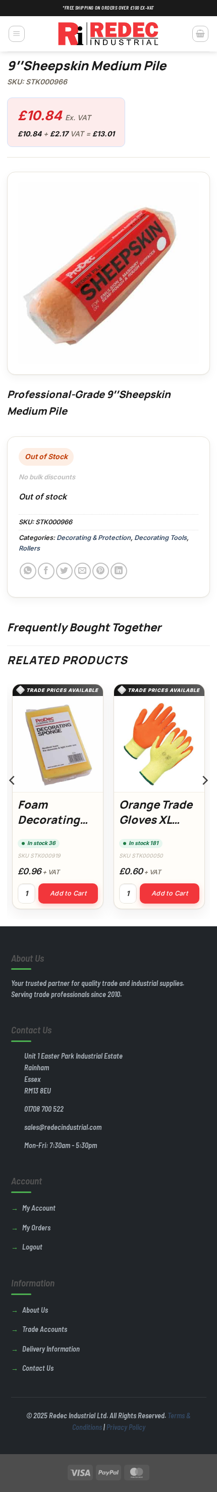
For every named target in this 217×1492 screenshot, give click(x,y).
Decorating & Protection (94, 537)
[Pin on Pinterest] (100, 571)
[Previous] (13, 800)
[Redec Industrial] (108, 33)
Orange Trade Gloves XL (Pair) (155, 819)
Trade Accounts (44, 1329)
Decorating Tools (160, 537)
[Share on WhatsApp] (28, 571)
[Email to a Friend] (82, 571)
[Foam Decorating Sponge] (58, 744)
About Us (35, 1310)
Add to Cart (68, 893)
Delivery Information (51, 1349)
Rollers (29, 548)
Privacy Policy (125, 1427)
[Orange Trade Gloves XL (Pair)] (159, 744)
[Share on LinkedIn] (119, 571)
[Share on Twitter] (64, 571)
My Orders (36, 1227)
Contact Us (37, 1368)
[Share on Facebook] (46, 571)
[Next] (204, 800)
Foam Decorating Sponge (49, 819)
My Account (39, 1208)
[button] (17, 34)
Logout (32, 1246)
